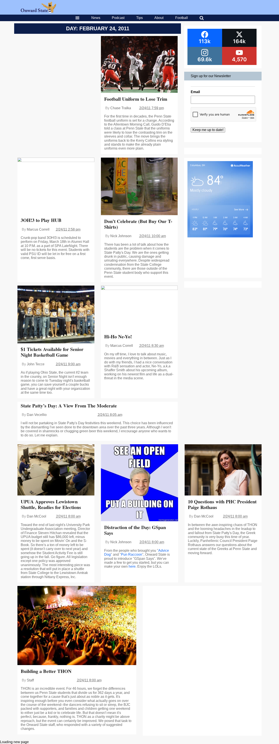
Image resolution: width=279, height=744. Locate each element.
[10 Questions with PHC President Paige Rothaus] (223, 470)
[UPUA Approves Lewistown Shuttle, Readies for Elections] (55, 470)
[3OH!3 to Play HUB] (55, 186)
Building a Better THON (46, 671)
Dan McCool (36, 516)
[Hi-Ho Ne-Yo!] (139, 309)
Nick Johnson (120, 236)
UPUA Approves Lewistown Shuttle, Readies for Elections (51, 504)
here (132, 566)
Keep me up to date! (207, 130)
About (158, 18)
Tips (139, 18)
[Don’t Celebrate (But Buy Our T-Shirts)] (139, 187)
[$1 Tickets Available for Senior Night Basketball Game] (55, 315)
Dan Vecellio (37, 415)
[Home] (38, 11)
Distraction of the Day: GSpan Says (135, 530)
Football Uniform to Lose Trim (135, 98)
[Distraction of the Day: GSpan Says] (139, 483)
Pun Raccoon (131, 554)
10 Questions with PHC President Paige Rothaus (222, 504)
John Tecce (35, 364)
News (95, 18)
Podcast (118, 18)
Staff (30, 680)
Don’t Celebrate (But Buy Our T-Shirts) (138, 224)
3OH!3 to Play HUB (41, 220)
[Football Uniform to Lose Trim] (139, 65)
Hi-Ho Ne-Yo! (118, 336)
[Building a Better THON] (76, 626)
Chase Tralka (120, 108)
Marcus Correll (38, 229)
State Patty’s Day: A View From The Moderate (69, 405)
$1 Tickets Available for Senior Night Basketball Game (52, 352)
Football (181, 18)
